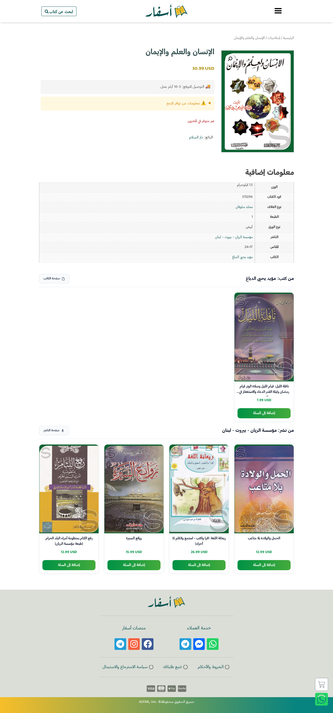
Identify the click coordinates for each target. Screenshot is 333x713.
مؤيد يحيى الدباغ (242, 257)
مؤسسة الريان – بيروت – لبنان (234, 237)
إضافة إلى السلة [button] (264, 413)
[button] (230, 59)
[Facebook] (147, 644)
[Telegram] (185, 644)
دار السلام (196, 138)
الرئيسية (288, 38)
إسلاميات (274, 38)
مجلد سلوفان (244, 207)
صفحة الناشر (51, 430)
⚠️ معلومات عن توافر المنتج (186, 104)
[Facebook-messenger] (199, 644)
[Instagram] (134, 644)
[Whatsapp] (213, 644)
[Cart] (321, 684)
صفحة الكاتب (51, 278)
